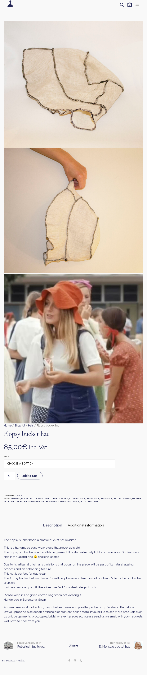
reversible (52, 501)
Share (73, 645)
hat (116, 498)
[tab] (52, 525)
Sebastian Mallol (15, 660)
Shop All (20, 425)
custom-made (77, 498)
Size (6, 456)
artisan (15, 498)
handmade (106, 498)
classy (39, 498)
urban (75, 501)
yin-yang (93, 501)
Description (52, 525)
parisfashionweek (34, 501)
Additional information (86, 525)
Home (7, 425)
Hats (30, 425)
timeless (65, 501)
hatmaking (125, 498)
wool (83, 501)
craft (47, 498)
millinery (16, 501)
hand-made (93, 498)
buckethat (27, 498)
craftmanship (60, 498)
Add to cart (29, 476)
